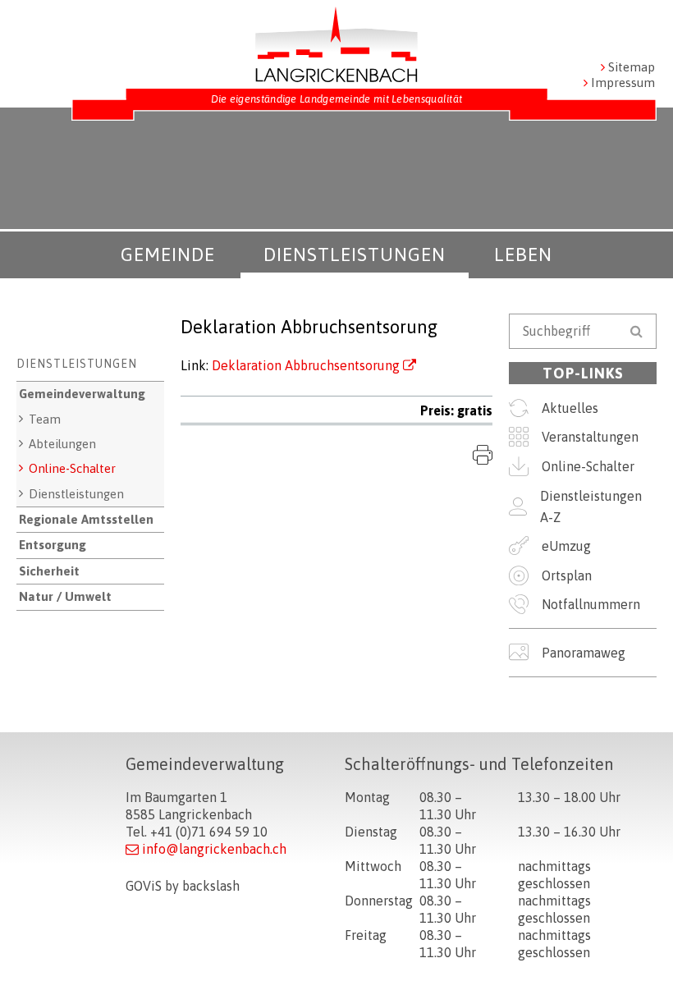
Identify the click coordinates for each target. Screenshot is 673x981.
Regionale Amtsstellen (86, 519)
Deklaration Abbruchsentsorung (306, 365)
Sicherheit (49, 571)
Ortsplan (567, 575)
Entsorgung (52, 545)
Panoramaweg (583, 652)
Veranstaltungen (590, 436)
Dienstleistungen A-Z (591, 506)
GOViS (144, 885)
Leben (523, 254)
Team (45, 419)
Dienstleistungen (354, 254)
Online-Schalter (72, 468)
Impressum (623, 82)
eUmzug (566, 546)
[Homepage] (336, 44)
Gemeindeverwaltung (82, 394)
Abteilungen (62, 444)
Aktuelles (570, 408)
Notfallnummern (591, 604)
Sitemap (631, 67)
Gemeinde (168, 254)
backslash (211, 885)
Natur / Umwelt (65, 596)
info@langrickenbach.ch (214, 848)
